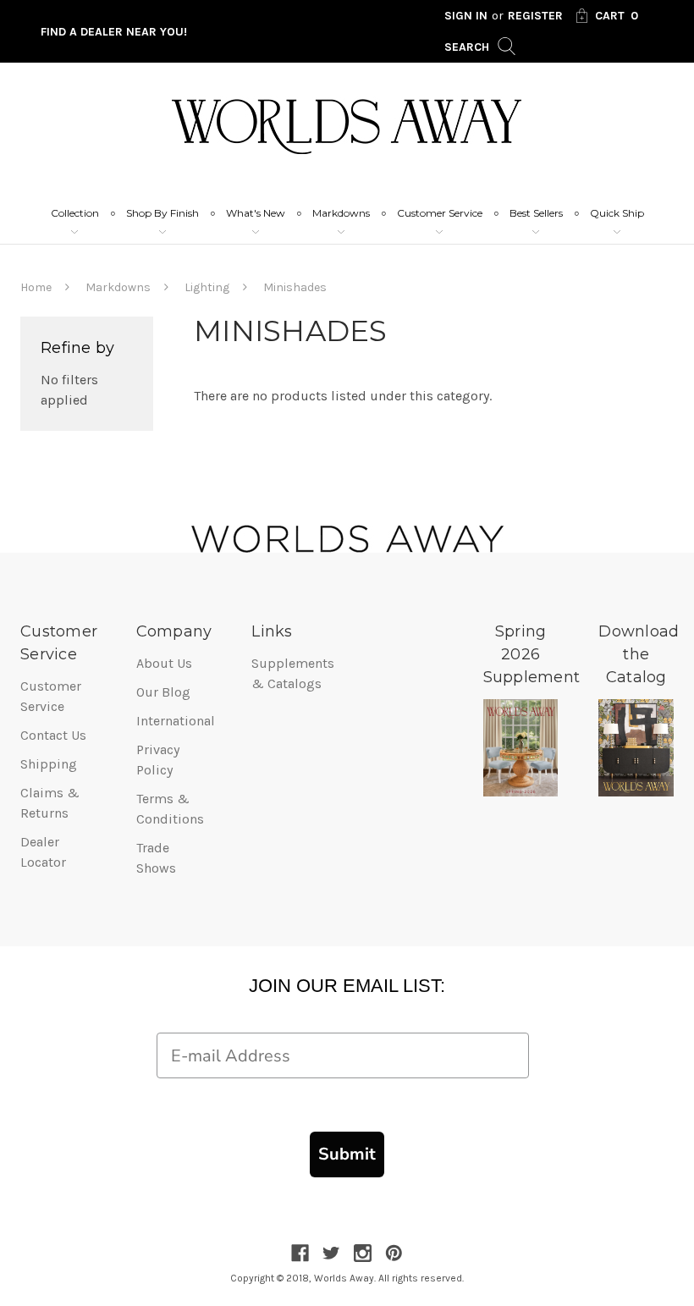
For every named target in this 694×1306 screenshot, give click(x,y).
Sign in (465, 15)
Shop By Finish (162, 213)
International (175, 721)
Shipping (48, 764)
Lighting (207, 287)
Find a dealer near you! (114, 32)
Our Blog (163, 692)
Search (468, 47)
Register (535, 15)
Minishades (295, 287)
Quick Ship (617, 213)
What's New (255, 213)
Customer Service (439, 213)
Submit (347, 1154)
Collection (75, 213)
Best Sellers (536, 213)
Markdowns (341, 213)
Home (36, 287)
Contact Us (53, 735)
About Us (164, 663)
